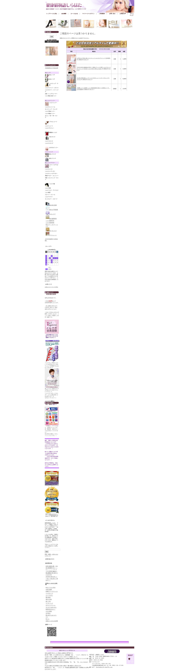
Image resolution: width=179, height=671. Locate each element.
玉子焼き (48, 613)
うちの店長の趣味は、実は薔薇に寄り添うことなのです (52, 573)
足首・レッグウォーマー (51, 93)
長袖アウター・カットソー (51, 175)
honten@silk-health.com (104, 667)
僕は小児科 (49, 599)
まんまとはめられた (51, 607)
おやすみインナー (53, 147)
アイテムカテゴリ (52, 65)
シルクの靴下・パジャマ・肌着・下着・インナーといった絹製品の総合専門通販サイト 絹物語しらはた (89, 5)
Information (89, 647)
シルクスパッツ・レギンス (51, 87)
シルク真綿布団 (50, 222)
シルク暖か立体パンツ (50, 96)
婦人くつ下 (52, 75)
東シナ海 (48, 601)
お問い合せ (112, 13)
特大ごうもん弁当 (50, 587)
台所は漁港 (49, 589)
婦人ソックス (50, 24)
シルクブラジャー (49, 128)
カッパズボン (49, 595)
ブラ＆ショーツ (89, 24)
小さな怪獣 (49, 611)
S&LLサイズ (52, 136)
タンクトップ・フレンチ (51, 109)
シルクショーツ (49, 126)
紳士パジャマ (52, 158)
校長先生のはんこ (50, 609)
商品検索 (52, 32)
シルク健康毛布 (50, 220)
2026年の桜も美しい (51, 576)
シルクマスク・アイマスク (51, 190)
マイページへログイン (88, 13)
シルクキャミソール (50, 107)
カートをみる (74, 13)
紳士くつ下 (52, 79)
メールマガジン (50, 520)
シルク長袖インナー (50, 113)
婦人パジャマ (52, 154)
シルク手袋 (48, 188)
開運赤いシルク (53, 132)
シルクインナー (76, 24)
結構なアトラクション (52, 591)
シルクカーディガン (50, 171)
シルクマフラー (49, 196)
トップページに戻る (51, 13)
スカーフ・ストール (50, 194)
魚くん (47, 619)
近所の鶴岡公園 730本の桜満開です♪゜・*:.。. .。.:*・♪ (52, 568)
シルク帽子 (48, 192)
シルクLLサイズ (49, 143)
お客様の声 (123, 13)
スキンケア (101, 24)
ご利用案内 (102, 13)
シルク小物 (52, 183)
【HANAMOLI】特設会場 (51, 68)
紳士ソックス (63, 24)
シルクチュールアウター (51, 173)
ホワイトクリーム (50, 605)
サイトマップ (132, 14)
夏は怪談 (48, 597)
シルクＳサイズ (49, 141)
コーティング (49, 603)
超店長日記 (48, 563)
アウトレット (127, 24)
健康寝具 (114, 24)
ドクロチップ (49, 593)
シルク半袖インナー (50, 111)
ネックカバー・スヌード (51, 199)
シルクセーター (49, 169)
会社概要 (63, 13)
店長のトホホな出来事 (51, 584)
